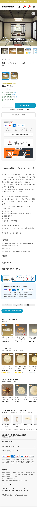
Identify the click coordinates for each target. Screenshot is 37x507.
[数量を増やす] (11, 105)
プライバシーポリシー (20, 488)
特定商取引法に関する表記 (10, 490)
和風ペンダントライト (9, 59)
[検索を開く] (19, 7)
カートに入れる (25, 105)
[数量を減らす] (4, 105)
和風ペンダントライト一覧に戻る (12, 311)
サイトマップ (25, 490)
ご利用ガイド (6, 488)
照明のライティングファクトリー (15, 494)
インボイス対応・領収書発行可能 (19, 134)
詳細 (15, 92)
